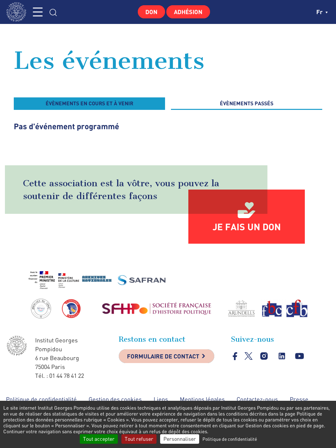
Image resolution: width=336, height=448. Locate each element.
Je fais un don (247, 226)
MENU (38, 11)
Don (151, 11)
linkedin (281, 356)
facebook (235, 356)
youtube (299, 356)
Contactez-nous (257, 399)
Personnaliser (179, 439)
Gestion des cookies (115, 399)
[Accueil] (18, 12)
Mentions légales (202, 399)
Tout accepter (99, 439)
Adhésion (188, 11)
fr (320, 11)
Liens (161, 399)
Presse (299, 399)
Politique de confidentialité (41, 399)
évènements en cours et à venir (89, 103)
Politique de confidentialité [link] (229, 439)
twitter (248, 356)
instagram (264, 356)
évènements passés (246, 103)
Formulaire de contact (163, 356)
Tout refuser (139, 439)
